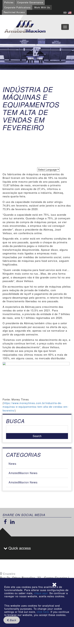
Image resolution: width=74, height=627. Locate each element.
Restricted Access (14, 12)
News (12, 464)
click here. (43, 612)
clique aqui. (41, 593)
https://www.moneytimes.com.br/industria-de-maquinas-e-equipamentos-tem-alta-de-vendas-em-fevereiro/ (35, 406)
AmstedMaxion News (23, 473)
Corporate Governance (30, 2)
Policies (9, 2)
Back (12, 620)
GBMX (25, 27)
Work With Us (42, 7)
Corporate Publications (17, 7)
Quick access (19, 548)
